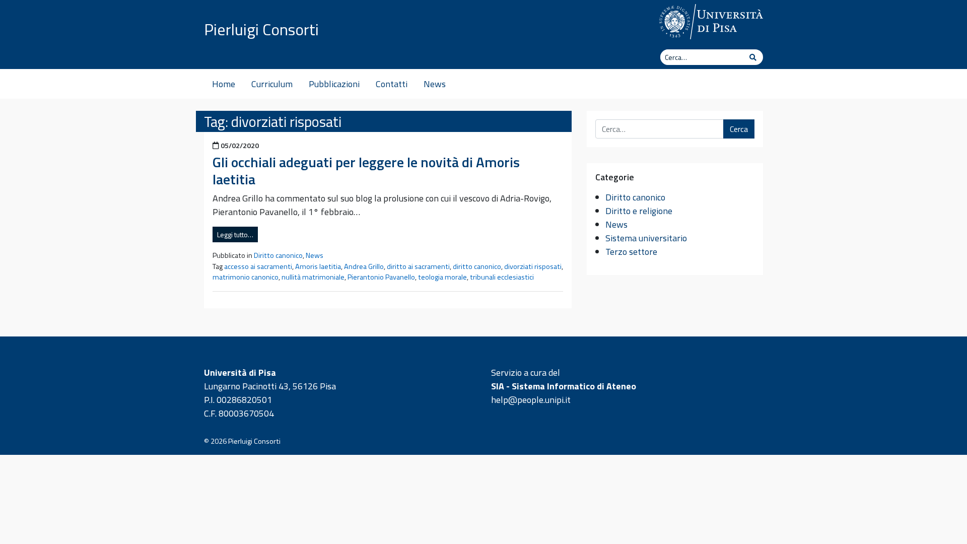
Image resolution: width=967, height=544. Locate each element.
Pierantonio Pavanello (381, 277)
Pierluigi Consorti (261, 29)
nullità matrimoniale (313, 277)
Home (223, 84)
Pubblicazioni (334, 84)
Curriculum (272, 84)
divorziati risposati (533, 266)
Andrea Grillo (364, 266)
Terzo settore (631, 251)
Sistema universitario (646, 238)
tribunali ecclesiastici (502, 277)
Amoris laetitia (318, 266)
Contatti (391, 84)
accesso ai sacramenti (258, 266)
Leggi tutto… (235, 234)
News (435, 84)
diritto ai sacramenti (418, 266)
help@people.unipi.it (531, 399)
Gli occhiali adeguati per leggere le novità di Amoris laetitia (366, 170)
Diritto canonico (278, 255)
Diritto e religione (638, 211)
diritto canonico (477, 266)
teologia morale (442, 277)
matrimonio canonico (246, 277)
